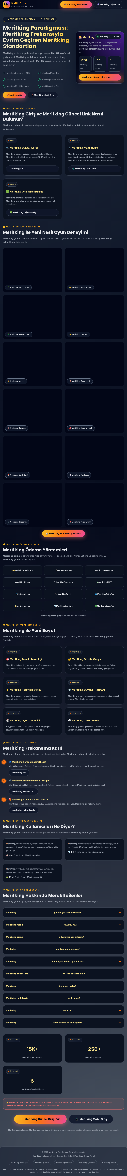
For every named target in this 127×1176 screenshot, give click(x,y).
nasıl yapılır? (43, 998)
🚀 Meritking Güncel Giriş (76, 4)
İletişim (109, 1163)
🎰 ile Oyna (63, 533)
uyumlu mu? (41, 925)
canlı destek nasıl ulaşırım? (44, 1022)
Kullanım (64, 1163)
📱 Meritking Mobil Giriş (42, 95)
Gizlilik (42, 1163)
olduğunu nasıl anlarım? (45, 937)
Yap (96, 77)
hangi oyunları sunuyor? (43, 949)
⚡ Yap (40, 1119)
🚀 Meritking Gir (14, 95)
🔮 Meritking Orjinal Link (108, 4)
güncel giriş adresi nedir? (43, 912)
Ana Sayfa (19, 1163)
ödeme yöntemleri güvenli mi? (45, 961)
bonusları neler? (41, 986)
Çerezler (87, 1163)
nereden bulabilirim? (45, 973)
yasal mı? (39, 1010)
